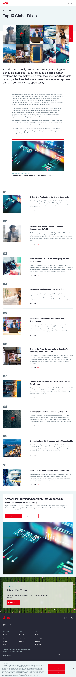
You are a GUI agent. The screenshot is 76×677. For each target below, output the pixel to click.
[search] (68, 3)
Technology (38, 638)
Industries (22, 638)
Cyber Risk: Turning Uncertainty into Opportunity (31, 175)
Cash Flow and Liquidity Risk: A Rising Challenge (49, 470)
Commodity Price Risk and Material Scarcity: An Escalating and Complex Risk (49, 350)
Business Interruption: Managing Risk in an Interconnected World (47, 227)
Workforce (38, 644)
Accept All (56, 673)
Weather (37, 641)
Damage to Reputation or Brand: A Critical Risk (48, 411)
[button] (13, 516)
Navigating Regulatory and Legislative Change (48, 289)
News (4, 644)
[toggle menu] (72, 3)
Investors (5, 641)
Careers (5, 638)
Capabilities (22, 635)
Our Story (6, 635)
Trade (36, 635)
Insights (21, 641)
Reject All (56, 669)
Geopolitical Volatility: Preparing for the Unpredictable (51, 441)
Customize (56, 665)
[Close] (73, 668)
